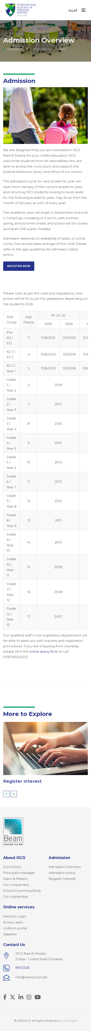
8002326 (22, 968)
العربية (72, 10)
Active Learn (13, 922)
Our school (12, 867)
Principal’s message (19, 873)
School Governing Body (22, 891)
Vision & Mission (15, 879)
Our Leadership (15, 897)
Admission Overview (65, 867)
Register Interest (22, 781)
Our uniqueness (16, 885)
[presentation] (6, 794)
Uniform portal (15, 928)
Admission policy (62, 873)
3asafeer (10, 934)
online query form (43, 651)
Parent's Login (14, 916)
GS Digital (70, 1020)
